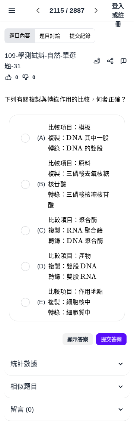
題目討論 (49, 36)
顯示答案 (77, 339)
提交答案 (111, 339)
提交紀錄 (80, 36)
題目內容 (19, 35)
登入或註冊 (118, 11)
